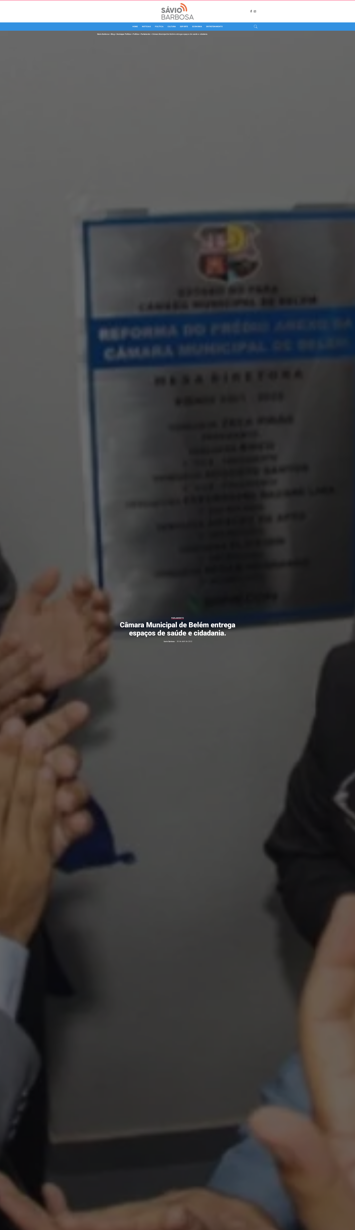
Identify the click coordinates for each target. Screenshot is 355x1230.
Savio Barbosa (169, 641)
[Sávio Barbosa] (177, 11)
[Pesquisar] (255, 26)
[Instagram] (255, 11)
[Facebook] (251, 11)
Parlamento (177, 618)
